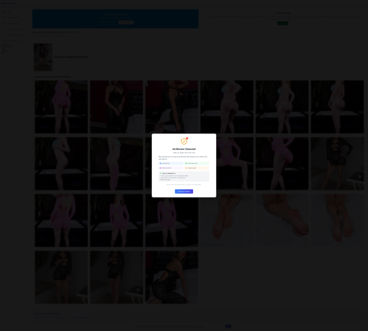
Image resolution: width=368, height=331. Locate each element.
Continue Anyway (184, 191)
